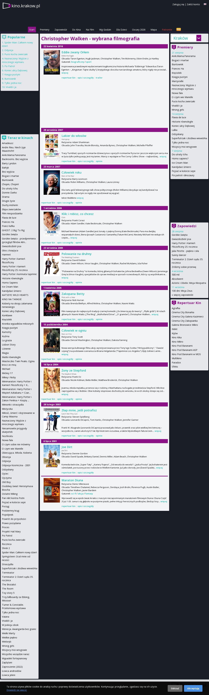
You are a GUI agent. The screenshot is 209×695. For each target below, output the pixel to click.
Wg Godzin (105, 29)
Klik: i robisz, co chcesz (78, 214)
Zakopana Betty (73, 294)
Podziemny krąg (10, 510)
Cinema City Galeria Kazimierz (187, 316)
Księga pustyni (179, 76)
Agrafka (176, 308)
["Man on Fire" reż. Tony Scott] (52, 340)
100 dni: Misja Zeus (182, 290)
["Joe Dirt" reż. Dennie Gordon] (52, 457)
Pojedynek (7, 514)
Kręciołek (177, 72)
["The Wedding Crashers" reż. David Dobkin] (52, 264)
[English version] (205, 4)
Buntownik (177, 64)
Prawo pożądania (11, 523)
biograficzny (77, 61)
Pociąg (5, 506)
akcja (80, 493)
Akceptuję (193, 688)
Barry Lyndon (9, 163)
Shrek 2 (6, 548)
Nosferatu (7, 436)
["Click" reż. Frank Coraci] (52, 224)
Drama (5, 196)
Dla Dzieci (121, 29)
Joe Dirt (67, 447)
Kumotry (6, 332)
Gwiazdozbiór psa (181, 239)
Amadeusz (7, 143)
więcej (65, 72)
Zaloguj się (178, 4)
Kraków (180, 38)
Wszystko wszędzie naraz (15, 654)
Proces (5, 527)
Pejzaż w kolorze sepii (183, 171)
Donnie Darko (9, 192)
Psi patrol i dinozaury (183, 175)
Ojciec (5, 473)
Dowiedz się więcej (17, 690)
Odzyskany (177, 134)
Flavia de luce (179, 117)
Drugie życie (8, 200)
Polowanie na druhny (77, 254)
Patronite (167, 29)
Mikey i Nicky (9, 377)
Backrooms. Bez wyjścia (15, 159)
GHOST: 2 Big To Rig (13, 230)
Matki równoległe (11, 357)
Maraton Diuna (72, 480)
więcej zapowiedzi (183, 294)
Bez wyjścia (8, 171)
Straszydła (7, 564)
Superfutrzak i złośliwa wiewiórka (189, 138)
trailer (99, 77)
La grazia (7, 340)
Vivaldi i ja (177, 105)
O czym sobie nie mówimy (16, 444)
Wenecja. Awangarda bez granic (19, 629)
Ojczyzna (7, 477)
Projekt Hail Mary (11, 531)
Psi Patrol (9, 66)
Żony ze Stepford (74, 370)
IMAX (174, 329)
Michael (6, 368)
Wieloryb (6, 641)
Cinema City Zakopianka (185, 320)
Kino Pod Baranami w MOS (186, 354)
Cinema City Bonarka (183, 312)
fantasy (89, 493)
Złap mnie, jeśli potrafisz (79, 410)
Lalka (174, 129)
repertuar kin (68, 77)
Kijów (175, 333)
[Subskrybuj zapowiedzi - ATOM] (178, 29)
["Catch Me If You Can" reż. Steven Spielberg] (52, 420)
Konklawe (7, 315)
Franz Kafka (8, 226)
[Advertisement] (104, 104)
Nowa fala (177, 93)
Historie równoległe (182, 121)
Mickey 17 (7, 373)
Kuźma (5, 336)
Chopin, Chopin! (10, 184)
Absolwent (177, 278)
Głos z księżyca (10, 250)
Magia (5, 352)
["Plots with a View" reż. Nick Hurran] (52, 304)
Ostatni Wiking (10, 493)
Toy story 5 (8, 592)
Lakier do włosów (74, 136)
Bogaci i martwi (180, 60)
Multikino (177, 358)
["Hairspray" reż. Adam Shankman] (52, 146)
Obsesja (6, 456)
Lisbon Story (9, 344)
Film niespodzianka (12, 213)
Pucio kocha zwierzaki (183, 101)
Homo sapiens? (180, 158)
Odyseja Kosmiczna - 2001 (16, 465)
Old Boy (6, 482)
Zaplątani (7, 662)
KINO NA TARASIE (12, 299)
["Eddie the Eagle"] (52, 62)
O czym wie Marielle (182, 97)
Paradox (176, 362)
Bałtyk (5, 167)
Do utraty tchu (180, 154)
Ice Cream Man (180, 162)
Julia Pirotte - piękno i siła (185, 250)
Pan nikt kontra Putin (13, 498)
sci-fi (73, 493)
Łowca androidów (11, 670)
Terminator (8, 572)
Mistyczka (7, 408)
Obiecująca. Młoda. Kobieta (17, 452)
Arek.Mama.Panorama (183, 56)
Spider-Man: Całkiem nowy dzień (19, 552)
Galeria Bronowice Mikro (185, 324)
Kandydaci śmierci (181, 166)
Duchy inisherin (10, 205)
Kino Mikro (177, 341)
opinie (99, 161)
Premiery (44, 29)
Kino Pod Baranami (182, 345)
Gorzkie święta (179, 234)
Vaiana (5, 616)
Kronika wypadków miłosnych (18, 323)
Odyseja (8, 50)
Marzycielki (177, 81)
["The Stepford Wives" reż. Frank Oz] (52, 380)
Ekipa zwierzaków (11, 209)
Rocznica (6, 544)
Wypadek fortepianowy (14, 658)
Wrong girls (178, 109)
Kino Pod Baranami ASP (184, 349)
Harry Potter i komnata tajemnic (19, 274)
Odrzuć (175, 688)
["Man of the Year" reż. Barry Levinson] (52, 182)
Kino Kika (177, 337)
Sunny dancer (179, 255)
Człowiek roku (71, 172)
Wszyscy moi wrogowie (184, 146)
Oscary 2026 (138, 29)
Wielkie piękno (9, 637)
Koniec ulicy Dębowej (183, 125)
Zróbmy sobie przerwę (184, 266)
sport (88, 61)
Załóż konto (193, 4)
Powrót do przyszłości (14, 518)
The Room (7, 588)
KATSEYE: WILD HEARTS (15, 295)
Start (32, 29)
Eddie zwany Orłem (75, 52)
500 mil (175, 274)
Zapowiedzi (61, 29)
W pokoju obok (10, 624)
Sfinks (175, 366)
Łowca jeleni (8, 675)
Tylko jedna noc (180, 142)
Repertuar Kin (189, 303)
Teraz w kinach (20, 138)
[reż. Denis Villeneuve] (52, 490)
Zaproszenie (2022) (12, 666)
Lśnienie (6, 348)
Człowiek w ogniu (74, 330)
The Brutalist (9, 584)
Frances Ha (178, 68)
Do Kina (76, 29)
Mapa (154, 29)
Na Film (90, 29)
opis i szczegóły (86, 77)
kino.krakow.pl (26, 6)
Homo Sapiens (10, 282)
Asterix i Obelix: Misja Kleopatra (189, 282)
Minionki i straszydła (13, 404)
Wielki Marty (8, 633)
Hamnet (6, 254)
